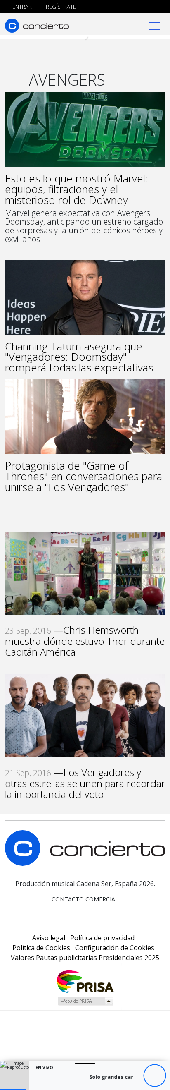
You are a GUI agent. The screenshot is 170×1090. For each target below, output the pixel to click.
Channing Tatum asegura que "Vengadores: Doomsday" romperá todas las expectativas (79, 357)
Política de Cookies (41, 947)
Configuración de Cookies (114, 947)
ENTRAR (21, 6)
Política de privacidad (102, 937)
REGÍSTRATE (60, 6)
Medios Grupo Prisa (85, 1001)
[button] (13, 1089)
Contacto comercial (85, 899)
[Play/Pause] (154, 1075)
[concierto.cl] (37, 25)
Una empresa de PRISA (85, 981)
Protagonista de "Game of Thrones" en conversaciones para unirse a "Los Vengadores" (83, 476)
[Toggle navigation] (154, 25)
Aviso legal (48, 937)
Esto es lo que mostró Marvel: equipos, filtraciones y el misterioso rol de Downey (76, 189)
